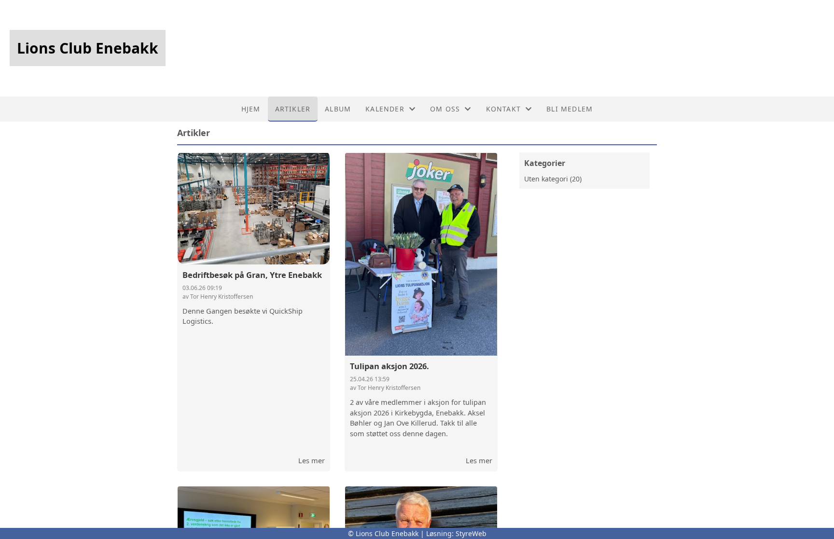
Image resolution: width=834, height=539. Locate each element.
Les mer (311, 460)
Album (338, 108)
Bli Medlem (569, 108)
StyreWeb (471, 533)
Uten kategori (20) (553, 178)
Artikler (293, 108)
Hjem (251, 108)
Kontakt (503, 108)
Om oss (445, 108)
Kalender (384, 108)
